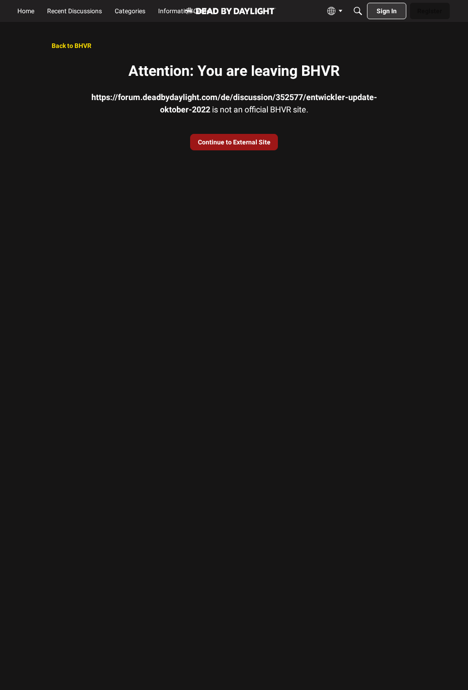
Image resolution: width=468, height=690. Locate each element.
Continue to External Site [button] (234, 142)
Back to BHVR (71, 45)
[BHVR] (230, 11)
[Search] (358, 11)
